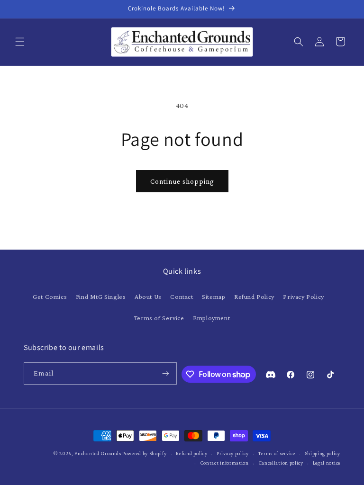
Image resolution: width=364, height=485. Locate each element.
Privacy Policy (303, 296)
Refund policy (191, 453)
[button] (19, 41)
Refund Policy (254, 296)
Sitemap (213, 296)
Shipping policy (323, 453)
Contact (181, 296)
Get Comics (50, 296)
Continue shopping (182, 181)
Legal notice (326, 463)
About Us (148, 296)
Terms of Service (159, 318)
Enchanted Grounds (97, 453)
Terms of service (276, 453)
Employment (211, 318)
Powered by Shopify (144, 453)
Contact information (224, 463)
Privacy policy (233, 453)
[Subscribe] (165, 373)
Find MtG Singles (101, 296)
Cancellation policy (280, 463)
